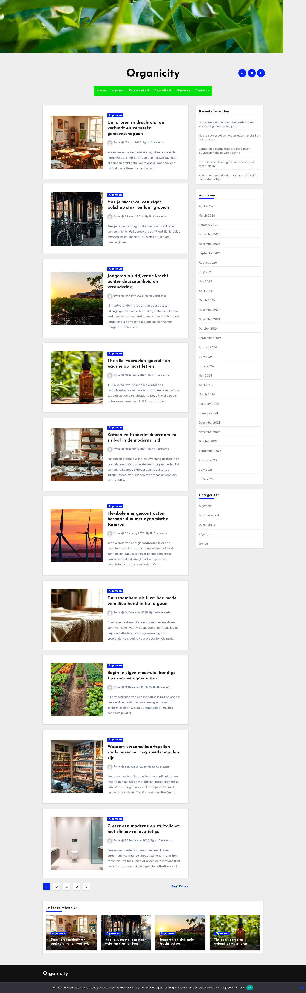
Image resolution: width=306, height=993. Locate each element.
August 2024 (208, 347)
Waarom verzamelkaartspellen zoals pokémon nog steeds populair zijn (143, 752)
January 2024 (208, 413)
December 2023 (209, 422)
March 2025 (207, 300)
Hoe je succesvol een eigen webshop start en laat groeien (125, 943)
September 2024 (210, 338)
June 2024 (206, 366)
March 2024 (207, 394)
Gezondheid (162, 90)
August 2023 (208, 460)
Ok (249, 987)
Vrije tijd (117, 90)
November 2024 (210, 319)
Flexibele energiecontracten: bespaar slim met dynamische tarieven (137, 519)
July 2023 (206, 469)
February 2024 (209, 404)
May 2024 (205, 375)
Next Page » (180, 886)
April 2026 (206, 206)
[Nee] (301, 987)
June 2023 (206, 479)
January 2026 (208, 225)
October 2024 (208, 328)
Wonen (101, 90)
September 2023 (210, 451)
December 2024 (210, 309)
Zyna (117, 142)
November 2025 (209, 244)
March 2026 (207, 215)
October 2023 (208, 441)
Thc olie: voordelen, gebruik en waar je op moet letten (230, 943)
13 (76, 887)
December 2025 (209, 234)
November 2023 (209, 432)
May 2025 (205, 281)
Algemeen (183, 90)
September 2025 (210, 253)
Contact (202, 90)
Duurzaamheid (139, 90)
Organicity (153, 74)
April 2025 (206, 291)
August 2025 (208, 262)
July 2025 (206, 272)
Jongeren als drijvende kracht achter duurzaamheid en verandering (137, 281)
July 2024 (206, 356)
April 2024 (206, 385)
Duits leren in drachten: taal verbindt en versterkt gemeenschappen (136, 128)
